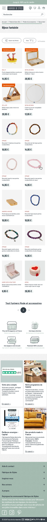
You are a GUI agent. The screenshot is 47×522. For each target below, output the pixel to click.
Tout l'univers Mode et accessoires (23, 303)
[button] (18, 310)
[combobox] (21, 14)
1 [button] (23, 310)
